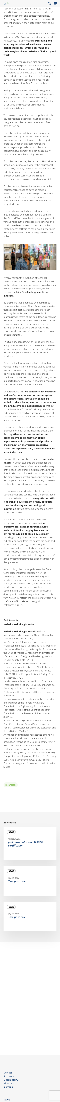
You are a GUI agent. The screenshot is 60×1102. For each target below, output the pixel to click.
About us (9, 1083)
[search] (49, 3)
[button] (55, 3)
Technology (10, 784)
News (11, 832)
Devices (8, 1072)
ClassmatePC (11, 1079)
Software (9, 1076)
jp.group (8, 1086)
